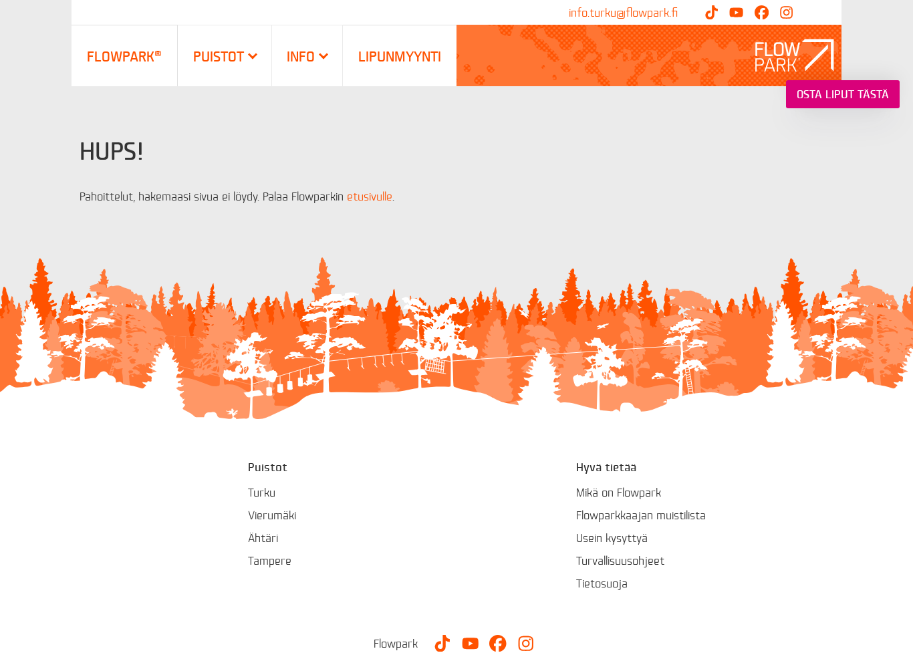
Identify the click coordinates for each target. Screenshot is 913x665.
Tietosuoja (602, 583)
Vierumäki (272, 515)
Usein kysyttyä (612, 538)
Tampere (269, 560)
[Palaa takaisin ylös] (893, 645)
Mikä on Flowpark (618, 492)
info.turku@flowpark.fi (623, 12)
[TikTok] (711, 12)
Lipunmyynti (399, 56)
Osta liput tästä (843, 94)
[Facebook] (761, 12)
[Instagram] (786, 12)
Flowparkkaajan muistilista (641, 515)
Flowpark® (124, 56)
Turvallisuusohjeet (620, 560)
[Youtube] (736, 12)
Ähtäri (263, 538)
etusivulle (369, 196)
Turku (261, 492)
